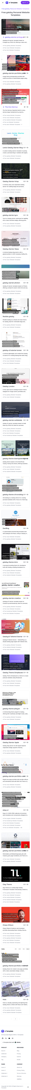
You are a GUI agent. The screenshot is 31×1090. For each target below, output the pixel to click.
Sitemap (19, 1076)
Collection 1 (4, 1073)
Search (3, 1050)
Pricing (19, 1053)
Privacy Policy (20, 1070)
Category (3, 1056)
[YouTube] (9, 1038)
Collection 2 (4, 1076)
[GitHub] (2, 1038)
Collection (4, 1053)
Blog (18, 1050)
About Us (19, 1067)
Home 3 (3, 1070)
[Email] (12, 1038)
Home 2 (3, 1067)
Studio (18, 1059)
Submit (19, 1056)
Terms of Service (21, 1073)
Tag (2, 1059)
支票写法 (19, 1079)
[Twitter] (6, 1038)
